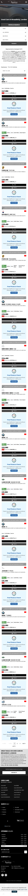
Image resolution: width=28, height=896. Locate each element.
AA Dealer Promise (19, 809)
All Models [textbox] (6, 32)
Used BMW (16, 785)
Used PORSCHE (17, 792)
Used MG (3, 792)
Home (3, 807)
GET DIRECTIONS (5, 849)
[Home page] (14, 2)
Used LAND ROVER (18, 787)
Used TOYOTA (17, 794)
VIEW (15, 96)
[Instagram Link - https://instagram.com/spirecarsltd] (6, 875)
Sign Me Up (14, 772)
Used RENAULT (4, 794)
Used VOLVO (17, 797)
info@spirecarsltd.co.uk (18, 868)
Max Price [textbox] (5, 39)
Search (14, 43)
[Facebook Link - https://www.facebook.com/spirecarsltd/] (2, 875)
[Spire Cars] (8, 863)
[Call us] (2, 2)
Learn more (24, 889)
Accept (14, 891)
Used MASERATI (4, 790)
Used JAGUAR (4, 787)
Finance (4, 809)
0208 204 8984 (8, 762)
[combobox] (14, 28)
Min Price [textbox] (5, 36)
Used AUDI (3, 785)
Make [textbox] (4, 28)
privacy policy (19, 880)
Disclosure (17, 812)
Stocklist (17, 807)
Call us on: (9, 765)
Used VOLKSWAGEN (5, 797)
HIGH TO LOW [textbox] (6, 70)
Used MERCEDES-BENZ (19, 790)
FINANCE (15, 99)
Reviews (4, 812)
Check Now (14, 114)
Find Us (4, 814)
